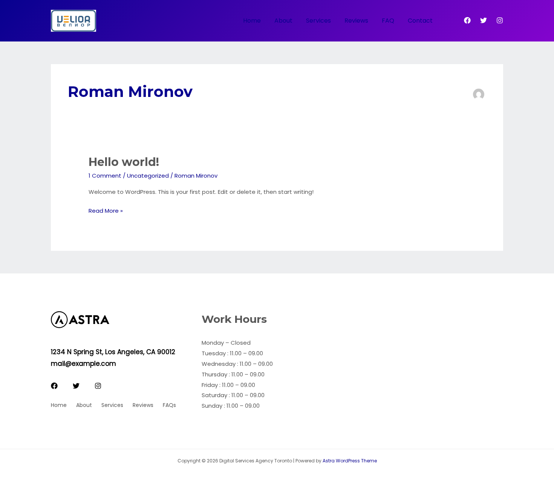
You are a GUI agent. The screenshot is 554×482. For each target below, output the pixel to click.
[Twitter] (483, 20)
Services (318, 20)
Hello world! (124, 162)
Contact (420, 20)
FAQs (169, 405)
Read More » (106, 211)
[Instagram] (499, 20)
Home (252, 20)
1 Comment (105, 176)
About (283, 20)
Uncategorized (148, 176)
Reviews (356, 20)
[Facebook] (467, 20)
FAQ (388, 20)
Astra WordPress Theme (350, 460)
